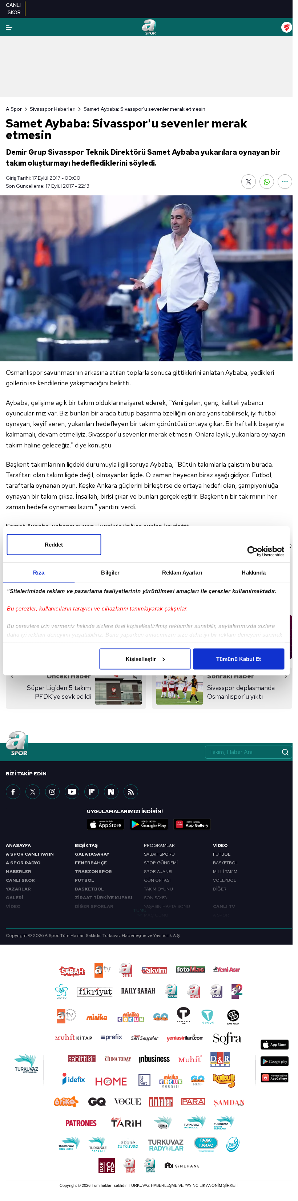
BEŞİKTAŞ (86, 845)
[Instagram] (52, 791)
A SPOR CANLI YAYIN (30, 854)
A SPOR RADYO (23, 863)
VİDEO (13, 906)
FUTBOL (84, 880)
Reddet (54, 544)
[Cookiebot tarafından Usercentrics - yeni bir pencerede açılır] (252, 551)
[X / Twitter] (32, 791)
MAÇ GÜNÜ (156, 915)
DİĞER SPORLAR (94, 906)
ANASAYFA (18, 845)
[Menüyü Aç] (9, 27)
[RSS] (131, 791)
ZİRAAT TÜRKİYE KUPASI (103, 898)
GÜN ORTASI (157, 880)
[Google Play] (149, 824)
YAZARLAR (18, 889)
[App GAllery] (192, 824)
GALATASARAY (92, 854)
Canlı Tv (224, 906)
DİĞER (219, 889)
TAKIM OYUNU (158, 889)
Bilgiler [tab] (110, 572)
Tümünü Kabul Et (238, 659)
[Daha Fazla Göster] (285, 181)
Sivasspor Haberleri (53, 109)
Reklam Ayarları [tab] (182, 572)
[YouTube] (72, 791)
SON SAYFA (155, 898)
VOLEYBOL (224, 880)
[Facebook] (13, 791)
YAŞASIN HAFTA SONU (167, 906)
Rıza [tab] (38, 572)
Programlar (159, 845)
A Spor (14, 109)
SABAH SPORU (159, 854)
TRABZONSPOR (93, 872)
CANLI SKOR (20, 880)
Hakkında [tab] (254, 572)
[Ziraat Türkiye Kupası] (286, 27)
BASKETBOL (89, 889)
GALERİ (14, 898)
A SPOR (221, 915)
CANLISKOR (13, 9)
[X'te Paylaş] (248, 181)
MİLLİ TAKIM (225, 872)
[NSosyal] (111, 791)
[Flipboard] (91, 791)
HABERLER (18, 872)
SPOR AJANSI (158, 872)
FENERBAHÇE (91, 863)
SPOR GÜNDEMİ (161, 863)
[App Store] (106, 824)
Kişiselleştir (141, 659)
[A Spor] (149, 27)
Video (220, 845)
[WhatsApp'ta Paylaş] (266, 181)
